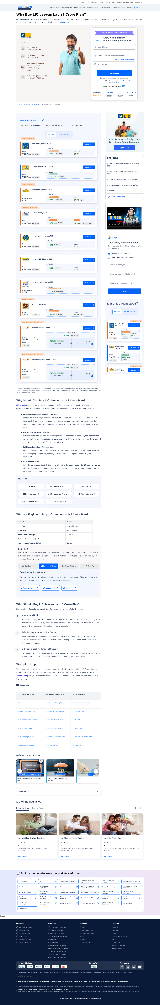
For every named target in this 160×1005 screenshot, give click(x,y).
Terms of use (115, 82)
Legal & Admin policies (120, 936)
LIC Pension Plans (78, 711)
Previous (19, 771)
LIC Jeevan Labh (30, 494)
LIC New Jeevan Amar (30, 501)
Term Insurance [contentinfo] (24, 933)
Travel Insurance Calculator (58, 951)
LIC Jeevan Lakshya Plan (55, 711)
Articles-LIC (36, 104)
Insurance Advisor (66, 903)
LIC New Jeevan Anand (57, 494)
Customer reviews (86, 930)
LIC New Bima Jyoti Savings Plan (31, 838)
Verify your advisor (118, 945)
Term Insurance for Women (108, 881)
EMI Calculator (23, 908)
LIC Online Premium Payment (28, 720)
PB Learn (83, 939)
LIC (19, 703)
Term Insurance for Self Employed (67, 897)
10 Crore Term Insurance (106, 897)
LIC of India (27, 104)
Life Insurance (64, 887)
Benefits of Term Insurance (128, 892)
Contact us (116, 942)
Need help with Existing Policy (125, 257)
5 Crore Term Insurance (67, 892)
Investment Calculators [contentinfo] (59, 927)
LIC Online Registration (26, 728)
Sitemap (115, 930)
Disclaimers (23, 791)
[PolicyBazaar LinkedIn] (134, 967)
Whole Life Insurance (108, 887)
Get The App (93, 2)
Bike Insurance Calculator (57, 957)
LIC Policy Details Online (26, 711)
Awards (82, 936)
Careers (114, 933)
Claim (83, 2)
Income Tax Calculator (56, 933)
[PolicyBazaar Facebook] (122, 967)
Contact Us (138, 2)
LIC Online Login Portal (26, 737)
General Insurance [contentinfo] (25, 927)
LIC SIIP (85, 486)
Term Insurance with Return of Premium (87, 887)
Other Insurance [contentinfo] (25, 942)
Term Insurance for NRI (130, 881)
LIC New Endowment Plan (55, 737)
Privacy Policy (127, 81)
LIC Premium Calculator (26, 745)
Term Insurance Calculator (44, 887)
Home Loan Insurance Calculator (108, 903)
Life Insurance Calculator (44, 892)
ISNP (113, 939)
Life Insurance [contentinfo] (24, 930)
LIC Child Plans (77, 728)
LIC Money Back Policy (54, 720)
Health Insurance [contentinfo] (25, 939)
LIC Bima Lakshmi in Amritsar (73, 838)
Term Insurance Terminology (23, 897)
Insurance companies (87, 933)
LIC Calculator (23, 881)
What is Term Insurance (26, 892)
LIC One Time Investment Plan (82, 737)
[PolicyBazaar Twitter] (128, 967)
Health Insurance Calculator (58, 948)
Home (20, 104)
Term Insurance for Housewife (108, 892)
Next (96, 771)
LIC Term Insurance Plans (81, 703)
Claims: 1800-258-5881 (125, 2)
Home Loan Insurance (88, 903)
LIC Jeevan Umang (85, 494)
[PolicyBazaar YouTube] (140, 967)
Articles (82, 927)
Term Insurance (23, 887)
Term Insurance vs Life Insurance (130, 887)
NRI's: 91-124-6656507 (107, 2)
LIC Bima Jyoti (58, 501)
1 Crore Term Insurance (67, 881)
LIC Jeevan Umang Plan (54, 703)
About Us (115, 927)
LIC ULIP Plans (77, 720)
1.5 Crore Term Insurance (23, 903)
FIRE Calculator (127, 903)
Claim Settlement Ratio (88, 898)
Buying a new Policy (120, 253)
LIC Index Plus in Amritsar (114, 838)
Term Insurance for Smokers (128, 897)
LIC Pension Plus (52, 745)
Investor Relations (118, 948)
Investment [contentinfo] (23, 936)
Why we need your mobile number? (125, 59)
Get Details (88, 144)
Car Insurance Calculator (57, 954)
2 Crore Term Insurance (88, 892)
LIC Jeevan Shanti (57, 486)
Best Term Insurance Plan (87, 881)
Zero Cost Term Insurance (44, 903)
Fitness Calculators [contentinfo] (57, 930)
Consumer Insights (86, 942)
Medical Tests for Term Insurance (47, 897)
